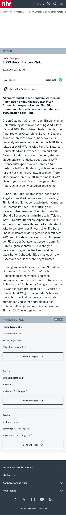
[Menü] (61, 4)
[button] (33, 467)
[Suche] (55, 4)
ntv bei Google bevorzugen (22, 89)
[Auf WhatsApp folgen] (60, 79)
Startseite (7, 11)
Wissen (20, 11)
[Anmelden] (49, 4)
